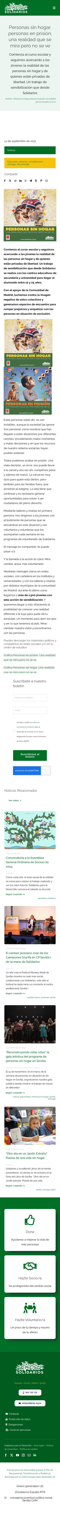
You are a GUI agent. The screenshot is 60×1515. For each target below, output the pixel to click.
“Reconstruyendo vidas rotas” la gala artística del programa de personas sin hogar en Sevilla (27, 1056)
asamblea (42, 898)
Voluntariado (23, 164)
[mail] (29, 1455)
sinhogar (11, 164)
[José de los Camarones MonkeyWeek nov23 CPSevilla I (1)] (30, 907)
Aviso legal (39, 1445)
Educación (12, 161)
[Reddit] (15, 181)
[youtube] (17, 1455)
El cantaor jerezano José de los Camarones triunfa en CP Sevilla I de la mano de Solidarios (28, 957)
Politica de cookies (29, 1449)
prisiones (23, 161)
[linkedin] (34, 1455)
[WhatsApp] (25, 181)
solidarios (51, 898)
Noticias (11, 150)
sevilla (53, 997)
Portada (9, 99)
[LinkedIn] (20, 181)
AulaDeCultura (33, 997)
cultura (16, 1097)
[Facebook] (4, 181)
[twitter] (11, 1455)
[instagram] (23, 1455)
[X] (10, 181)
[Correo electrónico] (46, 181)
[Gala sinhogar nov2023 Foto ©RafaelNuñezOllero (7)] (30, 1006)
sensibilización (36, 161)
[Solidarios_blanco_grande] (16, 3)
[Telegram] (30, 181)
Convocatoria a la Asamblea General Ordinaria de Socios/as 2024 (27, 862)
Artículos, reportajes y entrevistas (19, 1068)
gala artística (25, 1097)
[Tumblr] (36, 181)
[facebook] (5, 1455)
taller (53, 1190)
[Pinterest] (41, 181)
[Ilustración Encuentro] (30, 812)
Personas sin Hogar (40, 1097)
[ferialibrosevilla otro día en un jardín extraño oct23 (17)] (30, 1108)
